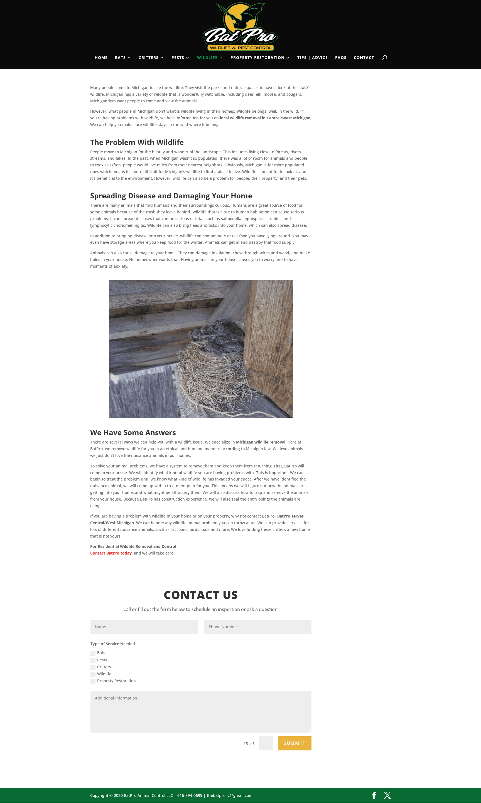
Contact (364, 58)
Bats (120, 58)
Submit (294, 743)
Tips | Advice (312, 58)
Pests (177, 58)
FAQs (341, 58)
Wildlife (207, 58)
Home (101, 58)
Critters (149, 58)
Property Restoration (257, 58)
